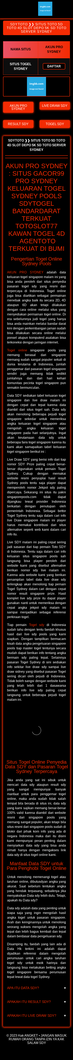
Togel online (17, 350)
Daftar (54, 66)
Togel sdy (36, 625)
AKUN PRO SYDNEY (25, 272)
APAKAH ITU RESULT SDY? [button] (36, 1002)
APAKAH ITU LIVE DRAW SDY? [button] (36, 1016)
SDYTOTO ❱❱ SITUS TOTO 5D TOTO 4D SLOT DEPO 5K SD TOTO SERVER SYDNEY (37, 28)
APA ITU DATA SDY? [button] (36, 988)
